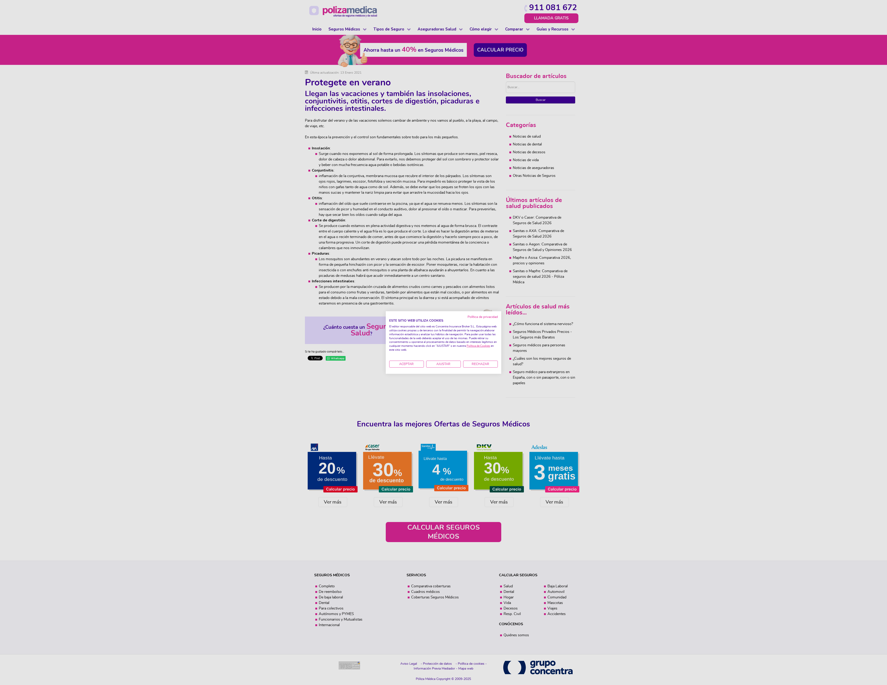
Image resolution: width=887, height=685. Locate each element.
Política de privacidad (483, 317)
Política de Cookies (478, 345)
